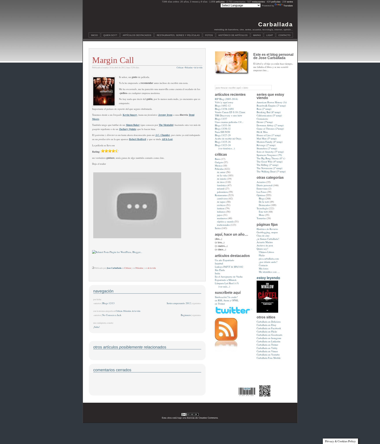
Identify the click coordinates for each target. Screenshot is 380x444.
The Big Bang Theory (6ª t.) (271, 158)
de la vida (198, 67)
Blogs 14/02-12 (223, 105)
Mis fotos (263, 268)
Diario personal (264, 185)
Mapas (257, 35)
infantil (220, 188)
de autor (221, 172)
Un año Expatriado (224, 260)
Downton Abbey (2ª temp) (270, 125)
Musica (218, 165)
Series (218, 228)
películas (275, 1)
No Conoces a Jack (111, 315)
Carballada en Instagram (269, 338)
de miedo (222, 178)
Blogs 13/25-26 (223, 141)
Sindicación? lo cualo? (226, 297)
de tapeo (221, 201)
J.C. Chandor (162, 135)
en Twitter (220, 303)
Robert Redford (137, 139)
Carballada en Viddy (267, 348)
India (217, 273)
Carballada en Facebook (269, 328)
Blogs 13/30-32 (223, 128)
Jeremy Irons (165, 115)
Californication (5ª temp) (269, 115)
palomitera (222, 191)
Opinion (261, 195)
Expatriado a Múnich (225, 280)
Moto (261, 215)
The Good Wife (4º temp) (270, 161)
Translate (288, 5)
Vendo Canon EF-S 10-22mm (230, 112)
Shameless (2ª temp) (267, 148)
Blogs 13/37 (221, 118)
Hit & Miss (262, 132)
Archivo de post (265, 245)
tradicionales (223, 224)
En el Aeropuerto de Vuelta (229, 276)
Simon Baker (133, 125)
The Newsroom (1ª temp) (269, 168)
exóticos (221, 205)
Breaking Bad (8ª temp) (269, 112)
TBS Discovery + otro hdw (228, 115)
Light (269, 35)
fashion (221, 208)
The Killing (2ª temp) (267, 164)
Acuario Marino (265, 242)
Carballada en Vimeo (267, 351)
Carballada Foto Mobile (269, 357)
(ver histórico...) (226, 148)
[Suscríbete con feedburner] (226, 350)
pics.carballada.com (269, 258)
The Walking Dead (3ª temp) (271, 171)
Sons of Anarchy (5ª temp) (270, 151)
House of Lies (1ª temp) (269, 135)
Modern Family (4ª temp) (270, 141)
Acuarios (261, 182)
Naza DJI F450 (222, 132)
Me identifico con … (269, 271)
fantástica (222, 185)
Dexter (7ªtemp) (265, 122)
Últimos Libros (266, 252)
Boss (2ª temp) (264, 108)
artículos (220, 1)
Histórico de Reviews (267, 229)
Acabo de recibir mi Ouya (228, 138)
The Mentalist (166, 125)
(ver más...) (224, 286)
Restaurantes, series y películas (178, 35)
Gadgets (219, 162)
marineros (222, 218)
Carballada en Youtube (268, 354)
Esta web (263, 211)
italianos (221, 211)
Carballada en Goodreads (269, 334)
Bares (217, 159)
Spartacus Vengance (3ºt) (269, 155)
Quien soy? (110, 35)
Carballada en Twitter (267, 344)
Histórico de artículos (233, 35)
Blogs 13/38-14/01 (224, 108)
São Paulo (220, 270)
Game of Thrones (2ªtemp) (270, 128)
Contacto (284, 35)
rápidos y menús (225, 221)
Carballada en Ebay (266, 325)
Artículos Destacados (137, 35)
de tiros (221, 182)
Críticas (180, 67)
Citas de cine (263, 235)
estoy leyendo (268, 278)
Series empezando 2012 (179, 303)
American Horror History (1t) (272, 102)
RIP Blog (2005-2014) (226, 99)
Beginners (186, 315)
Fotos (209, 35)
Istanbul (219, 263)
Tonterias (261, 218)
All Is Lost (167, 139)
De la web (264, 201)
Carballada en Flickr (267, 331)
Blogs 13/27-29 (223, 135)
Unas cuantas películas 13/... (229, 122)
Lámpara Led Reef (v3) (227, 283)
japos (219, 215)
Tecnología (262, 208)
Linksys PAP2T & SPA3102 (229, 266)
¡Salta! (96, 326)
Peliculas (189, 67)
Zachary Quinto (127, 129)
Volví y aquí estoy (224, 102)
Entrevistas (262, 188)
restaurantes (258, 1)
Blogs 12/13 (108, 303)
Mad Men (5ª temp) (267, 138)
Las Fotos (261, 191)
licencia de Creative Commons (202, 418)
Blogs (262, 198)
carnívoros (222, 198)
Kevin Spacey (130, 115)
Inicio (94, 35)
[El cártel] (267, 311)
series (290, 1)
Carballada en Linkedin (268, 341)
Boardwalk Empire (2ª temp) (271, 105)
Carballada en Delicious (269, 321)
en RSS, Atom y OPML (227, 300)
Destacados (264, 205)
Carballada (275, 24)
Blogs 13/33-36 (223, 125)
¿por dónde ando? (268, 262)
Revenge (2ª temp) (266, 145)
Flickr (262, 255)
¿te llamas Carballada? (268, 238)
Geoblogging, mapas (267, 232)
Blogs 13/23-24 (223, 145)
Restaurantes (221, 195)
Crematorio (262, 118)
